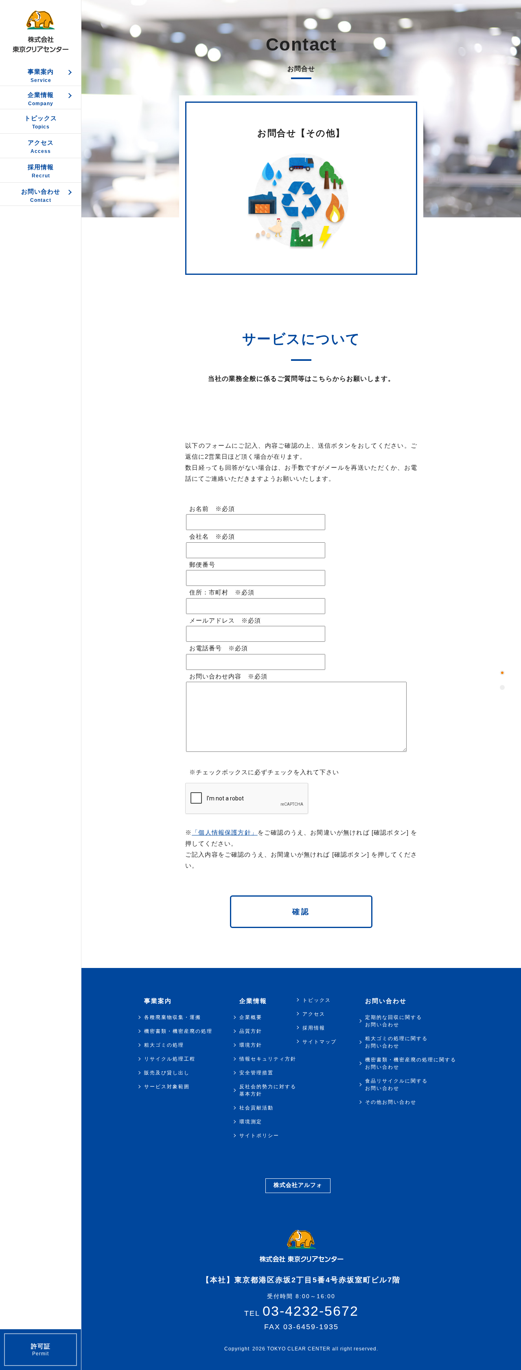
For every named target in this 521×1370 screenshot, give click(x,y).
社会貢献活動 (256, 1108)
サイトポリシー (259, 1135)
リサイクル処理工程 (169, 1059)
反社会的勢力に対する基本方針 (267, 1090)
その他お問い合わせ (390, 1102)
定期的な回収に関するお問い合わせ (393, 1021)
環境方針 (250, 1045)
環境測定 (250, 1122)
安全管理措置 (256, 1073)
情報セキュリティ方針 (267, 1059)
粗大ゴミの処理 (164, 1045)
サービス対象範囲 (167, 1086)
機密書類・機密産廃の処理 (178, 1031)
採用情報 (313, 1028)
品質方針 (250, 1031)
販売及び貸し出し (167, 1073)
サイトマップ (319, 1042)
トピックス (316, 1000)
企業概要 (250, 1017)
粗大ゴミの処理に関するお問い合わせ (396, 1042)
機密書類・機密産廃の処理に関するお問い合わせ (410, 1063)
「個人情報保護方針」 (225, 832)
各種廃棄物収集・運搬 (172, 1017)
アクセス (313, 1014)
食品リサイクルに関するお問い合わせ (396, 1084)
